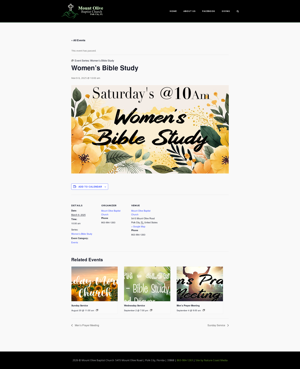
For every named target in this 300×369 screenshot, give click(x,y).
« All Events (78, 40)
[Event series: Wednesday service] (151, 310)
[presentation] (94, 284)
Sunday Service (79, 305)
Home (173, 11)
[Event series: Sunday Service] (97, 310)
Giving (226, 11)
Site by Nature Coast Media (211, 360)
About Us (189, 11)
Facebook (208, 11)
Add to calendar (90, 186)
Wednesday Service (134, 305)
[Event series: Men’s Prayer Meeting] (204, 310)
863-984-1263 (185, 360)
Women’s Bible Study (81, 233)
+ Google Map (138, 226)
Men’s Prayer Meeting (188, 305)
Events (74, 242)
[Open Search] (237, 11)
